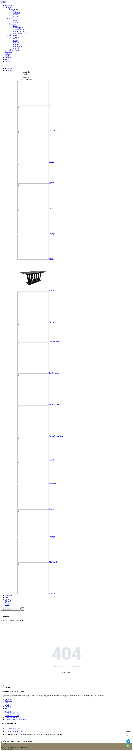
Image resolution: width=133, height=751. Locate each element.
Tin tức (7, 59)
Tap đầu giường (18, 29)
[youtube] (10, 740)
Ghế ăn (15, 22)
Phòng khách (13, 9)
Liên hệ (7, 61)
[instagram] (6, 740)
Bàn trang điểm (18, 28)
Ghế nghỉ (16, 44)
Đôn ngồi (16, 48)
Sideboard (16, 39)
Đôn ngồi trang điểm (20, 33)
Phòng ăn (12, 18)
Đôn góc (16, 42)
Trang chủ (8, 5)
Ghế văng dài (17, 46)
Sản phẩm (8, 7)
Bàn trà (15, 14)
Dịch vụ (7, 54)
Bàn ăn (15, 20)
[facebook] (3, 740)
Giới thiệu (8, 57)
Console (16, 37)
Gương (15, 41)
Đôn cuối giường (19, 31)
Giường (15, 26)
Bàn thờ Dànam (14, 50)
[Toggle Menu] (1, 65)
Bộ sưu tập (8, 52)
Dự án (7, 56)
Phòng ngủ (12, 24)
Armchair (16, 13)
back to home (66, 672)
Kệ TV (15, 16)
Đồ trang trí (13, 35)
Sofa (14, 11)
